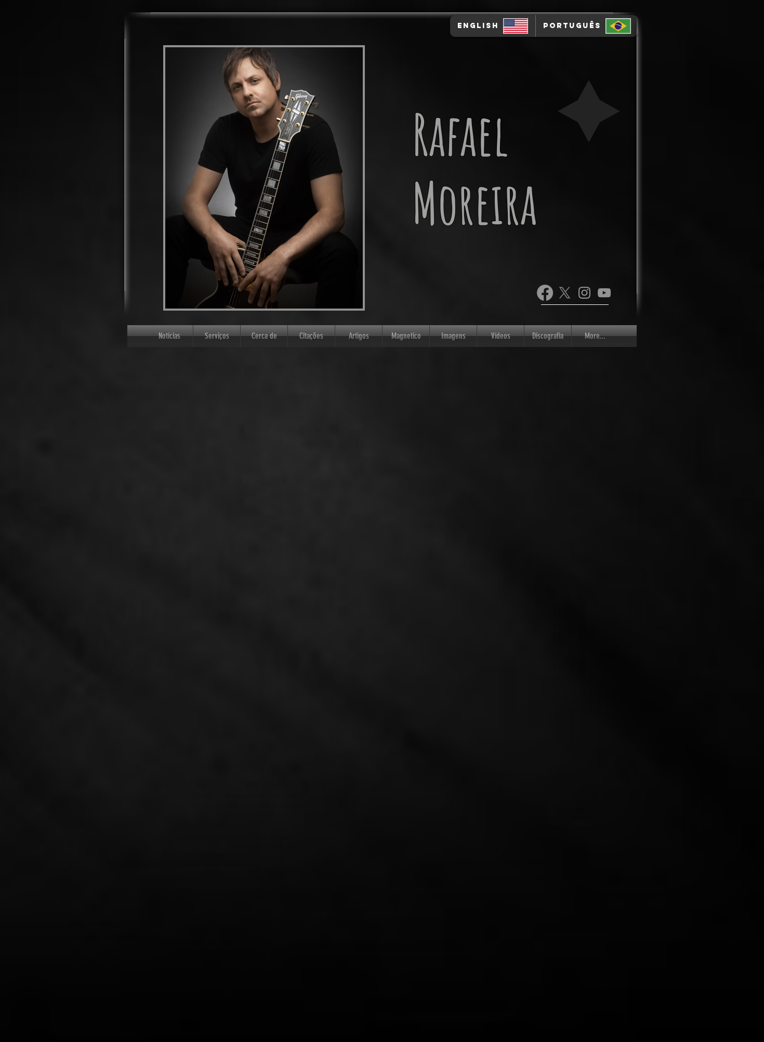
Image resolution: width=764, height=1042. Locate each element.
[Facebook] (545, 293)
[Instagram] (584, 293)
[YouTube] (604, 293)
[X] (565, 293)
